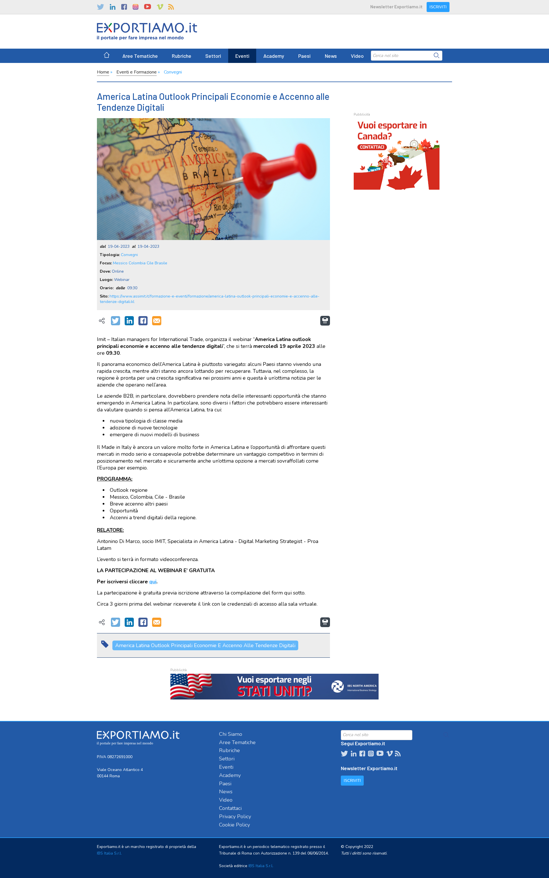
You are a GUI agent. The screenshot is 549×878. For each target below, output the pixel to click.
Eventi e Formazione (136, 72)
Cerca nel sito (436, 55)
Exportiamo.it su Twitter (100, 7)
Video (357, 56)
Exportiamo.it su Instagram (135, 7)
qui (152, 581)
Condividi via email (157, 321)
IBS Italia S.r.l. (109, 853)
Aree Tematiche (140, 56)
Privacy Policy (235, 816)
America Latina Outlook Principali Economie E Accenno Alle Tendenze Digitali (205, 645)
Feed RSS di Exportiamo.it (171, 7)
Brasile (161, 263)
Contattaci (230, 808)
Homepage (106, 56)
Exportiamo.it (147, 31)
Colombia (137, 263)
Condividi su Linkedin (129, 321)
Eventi (242, 56)
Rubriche (181, 56)
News (331, 56)
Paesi (304, 56)
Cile (150, 263)
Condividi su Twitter (115, 321)
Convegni (173, 72)
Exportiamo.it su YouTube (147, 7)
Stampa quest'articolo (325, 321)
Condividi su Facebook (143, 321)
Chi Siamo (230, 734)
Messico (120, 263)
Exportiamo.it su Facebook (124, 7)
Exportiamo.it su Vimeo (159, 7)
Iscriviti (438, 7)
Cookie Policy (234, 824)
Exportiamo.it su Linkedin (113, 7)
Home (103, 72)
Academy (273, 56)
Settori (213, 56)
